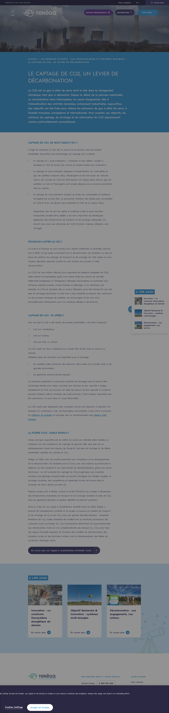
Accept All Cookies (40, 707)
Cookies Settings (14, 707)
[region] (84, 699)
